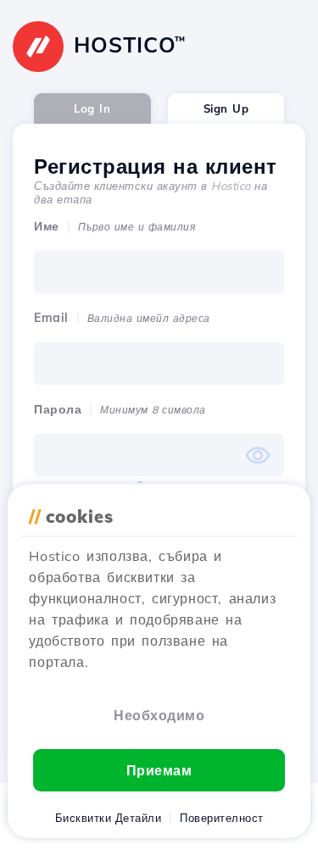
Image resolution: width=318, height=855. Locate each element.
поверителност (222, 817)
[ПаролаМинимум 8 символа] (159, 455)
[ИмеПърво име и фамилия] (159, 272)
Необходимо (159, 715)
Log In (92, 108)
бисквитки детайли (108, 817)
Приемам (159, 770)
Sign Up (226, 108)
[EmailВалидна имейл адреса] (159, 363)
